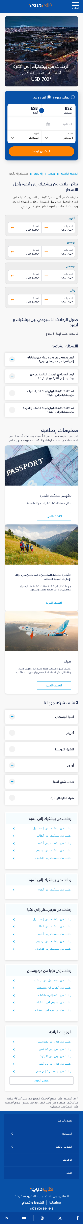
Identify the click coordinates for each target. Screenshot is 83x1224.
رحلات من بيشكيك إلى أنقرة (55, 843)
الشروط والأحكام (33, 1202)
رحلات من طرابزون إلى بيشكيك (53, 1010)
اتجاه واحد (39, 97)
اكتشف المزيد (54, 516)
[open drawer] (75, 4)
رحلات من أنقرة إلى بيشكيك (55, 995)
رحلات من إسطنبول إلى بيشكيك (52, 980)
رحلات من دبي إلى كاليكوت (55, 1056)
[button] (41, 359)
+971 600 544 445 (41, 1209)
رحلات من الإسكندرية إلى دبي (54, 1071)
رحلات (51, 173)
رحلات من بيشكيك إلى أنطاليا (54, 836)
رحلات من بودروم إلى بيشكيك (54, 1002)
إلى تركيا (38, 173)
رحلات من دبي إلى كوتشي (55, 1049)
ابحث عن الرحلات (40, 151)
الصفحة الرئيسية (69, 173)
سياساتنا (55, 1202)
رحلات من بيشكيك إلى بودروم (54, 850)
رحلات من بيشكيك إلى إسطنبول (52, 828)
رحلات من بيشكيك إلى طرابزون (53, 858)
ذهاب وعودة (61, 97)
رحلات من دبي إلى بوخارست (55, 1041)
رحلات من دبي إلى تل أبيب (55, 1064)
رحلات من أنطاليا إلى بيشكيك (54, 988)
